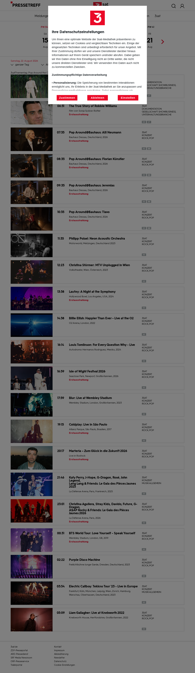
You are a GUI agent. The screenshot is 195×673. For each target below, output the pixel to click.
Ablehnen (97, 97)
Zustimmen (67, 97)
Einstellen (128, 97)
